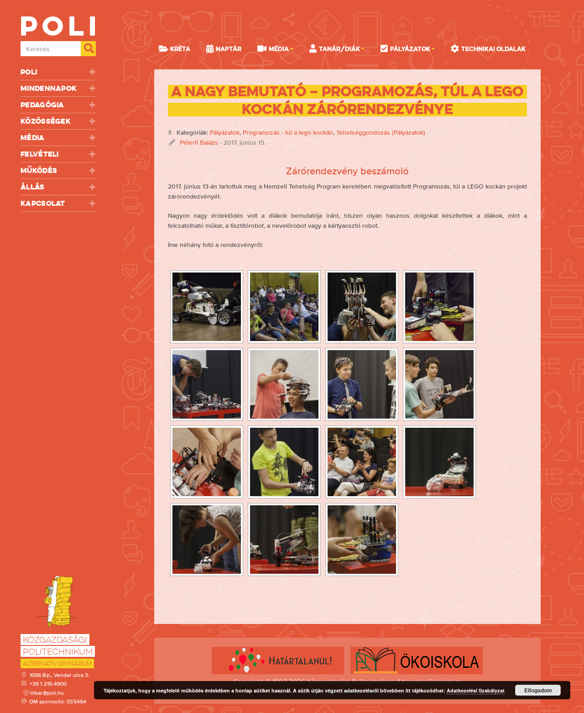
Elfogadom (538, 690)
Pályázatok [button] (410, 49)
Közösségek (46, 121)
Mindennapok (49, 88)
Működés (39, 170)
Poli (29, 72)
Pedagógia (42, 105)
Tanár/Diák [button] (339, 49)
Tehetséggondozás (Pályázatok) (380, 132)
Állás (33, 187)
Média (33, 137)
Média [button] (279, 49)
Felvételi (40, 154)
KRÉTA (180, 49)
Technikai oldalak (493, 49)
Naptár (228, 49)
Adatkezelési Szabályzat (476, 690)
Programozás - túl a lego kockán (288, 132)
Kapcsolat (43, 203)
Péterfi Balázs (199, 142)
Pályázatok (225, 132)
